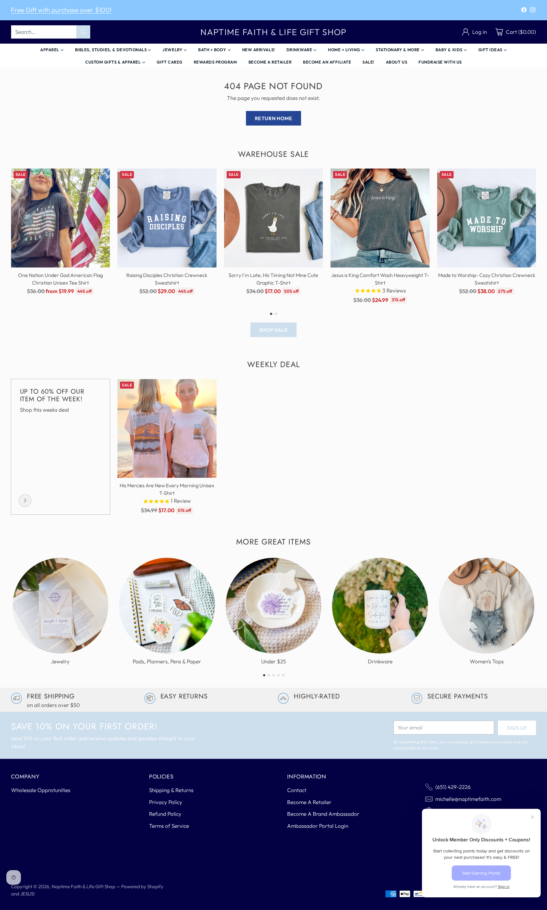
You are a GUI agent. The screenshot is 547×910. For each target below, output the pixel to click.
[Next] (534, 236)
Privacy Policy (165, 802)
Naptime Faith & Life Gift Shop (83, 886)
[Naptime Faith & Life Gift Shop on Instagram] (533, 11)
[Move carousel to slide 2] (276, 314)
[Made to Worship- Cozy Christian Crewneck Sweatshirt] (486, 218)
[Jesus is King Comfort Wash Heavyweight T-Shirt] (380, 218)
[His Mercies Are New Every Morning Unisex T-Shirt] (167, 428)
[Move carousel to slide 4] (278, 675)
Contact (296, 790)
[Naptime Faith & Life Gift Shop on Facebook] (524, 11)
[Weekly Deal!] (25, 500)
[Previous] (13, 236)
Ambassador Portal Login (317, 825)
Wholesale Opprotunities (40, 790)
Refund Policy (165, 813)
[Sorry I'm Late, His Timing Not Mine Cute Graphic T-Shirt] (273, 218)
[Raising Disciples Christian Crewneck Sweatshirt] (167, 218)
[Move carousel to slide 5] (283, 675)
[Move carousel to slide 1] (271, 314)
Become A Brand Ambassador (323, 813)
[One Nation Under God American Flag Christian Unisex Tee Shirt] (60, 218)
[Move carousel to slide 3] (274, 675)
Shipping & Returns (171, 790)
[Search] (83, 32)
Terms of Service (169, 825)
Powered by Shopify (142, 886)
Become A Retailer (309, 802)
